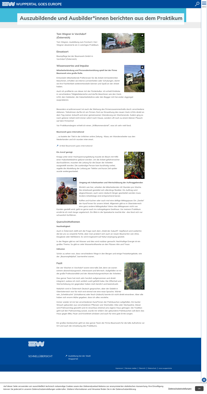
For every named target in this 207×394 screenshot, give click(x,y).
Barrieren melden (131, 368)
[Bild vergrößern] (123, 43)
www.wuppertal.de (165, 368)
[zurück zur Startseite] (8, 4)
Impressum (119, 368)
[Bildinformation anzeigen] (142, 50)
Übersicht (142, 368)
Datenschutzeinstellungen (180, 388)
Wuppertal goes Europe (39, 4)
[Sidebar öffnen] (204, 3)
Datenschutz (152, 368)
